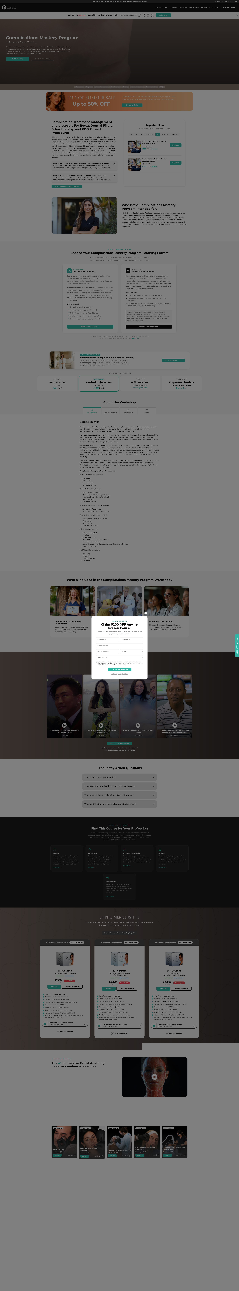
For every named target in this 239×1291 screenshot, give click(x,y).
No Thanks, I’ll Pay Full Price (119, 674)
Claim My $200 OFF (120, 669)
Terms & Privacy (122, 664)
